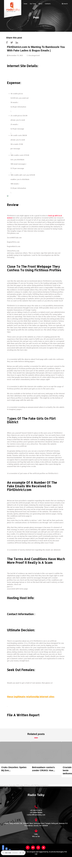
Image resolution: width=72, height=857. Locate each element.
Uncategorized (34, 55)
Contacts (47, 3)
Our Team (33, 3)
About (40, 3)
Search (65, 3)
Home (25, 3)
